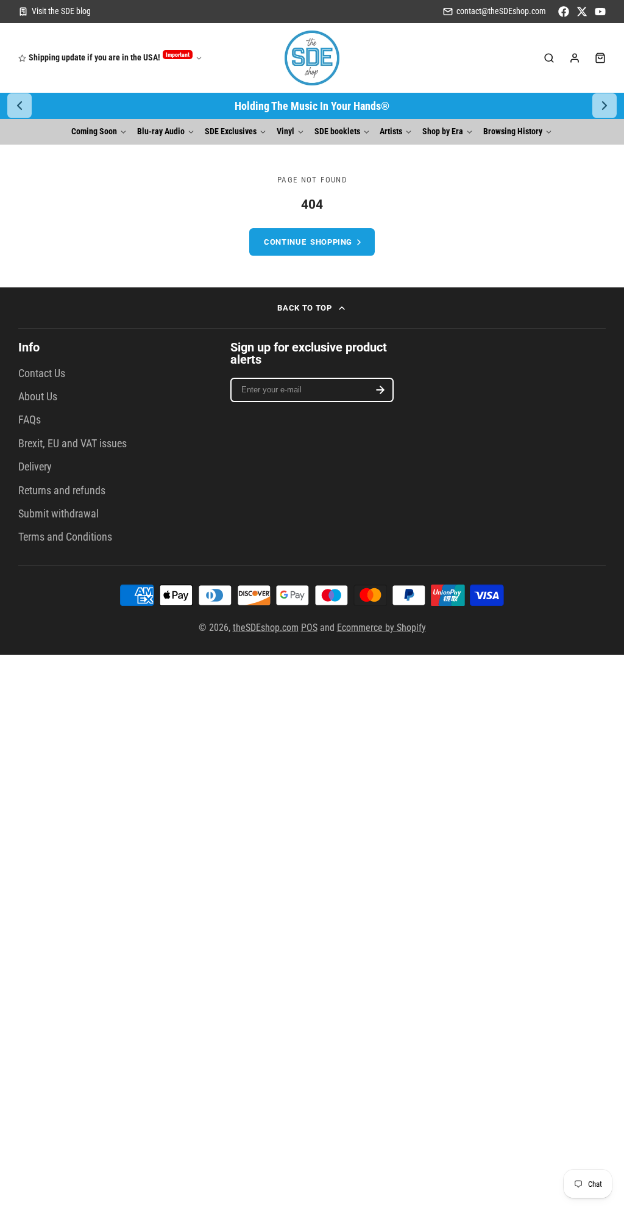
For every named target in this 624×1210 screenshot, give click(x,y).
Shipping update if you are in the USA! (109, 57)
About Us (37, 397)
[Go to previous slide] (19, 105)
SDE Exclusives (231, 131)
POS (309, 627)
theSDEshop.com (266, 627)
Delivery (35, 467)
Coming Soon (94, 131)
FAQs (29, 420)
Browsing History (512, 131)
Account (574, 57)
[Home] (312, 58)
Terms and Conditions (65, 537)
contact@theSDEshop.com (501, 11)
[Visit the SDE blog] (54, 11)
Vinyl (285, 131)
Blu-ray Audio (161, 131)
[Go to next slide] (604, 105)
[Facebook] (563, 11)
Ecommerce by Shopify (381, 627)
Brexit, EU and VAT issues (72, 444)
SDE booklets (337, 131)
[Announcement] (312, 106)
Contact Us (41, 373)
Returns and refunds (61, 490)
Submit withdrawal (58, 514)
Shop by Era (442, 131)
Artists (391, 131)
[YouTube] (600, 11)
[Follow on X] (581, 11)
